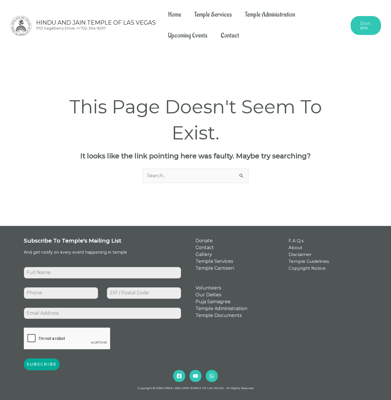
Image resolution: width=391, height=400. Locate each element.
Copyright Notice (307, 268)
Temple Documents (219, 315)
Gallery (204, 254)
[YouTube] (195, 376)
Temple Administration (270, 15)
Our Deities (208, 294)
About (295, 247)
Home (174, 15)
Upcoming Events (188, 35)
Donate (204, 240)
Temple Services (213, 15)
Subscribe (42, 364)
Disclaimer (300, 254)
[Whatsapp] (212, 376)
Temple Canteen (215, 268)
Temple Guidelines (309, 261)
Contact (230, 35)
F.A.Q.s (296, 240)
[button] (366, 25)
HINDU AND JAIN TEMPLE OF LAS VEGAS (96, 22)
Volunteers (208, 288)
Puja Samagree (213, 301)
